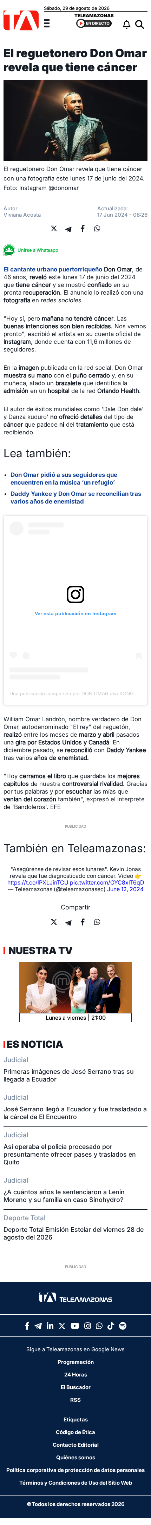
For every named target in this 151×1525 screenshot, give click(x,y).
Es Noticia (35, 1044)
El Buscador (76, 1387)
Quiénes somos (75, 1457)
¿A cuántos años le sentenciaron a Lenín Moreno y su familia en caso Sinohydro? (64, 1195)
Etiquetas (76, 1419)
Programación (76, 1362)
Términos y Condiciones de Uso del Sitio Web (75, 1482)
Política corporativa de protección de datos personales (75, 1470)
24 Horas (75, 1374)
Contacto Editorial (76, 1444)
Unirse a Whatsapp (38, 250)
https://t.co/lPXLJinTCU (37, 882)
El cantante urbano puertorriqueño (53, 269)
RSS (75, 1399)
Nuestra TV (40, 951)
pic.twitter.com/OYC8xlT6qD (107, 882)
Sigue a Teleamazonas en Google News (75, 1349)
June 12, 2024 (125, 889)
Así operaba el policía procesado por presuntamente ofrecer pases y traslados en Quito (70, 1154)
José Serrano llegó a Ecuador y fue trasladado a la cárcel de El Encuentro (75, 1112)
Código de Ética (75, 1432)
